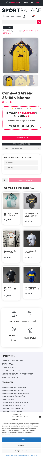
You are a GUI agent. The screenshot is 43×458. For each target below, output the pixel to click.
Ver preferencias (21, 451)
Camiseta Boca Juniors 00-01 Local (31, 288)
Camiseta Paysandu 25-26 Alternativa (10, 289)
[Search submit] (39, 22)
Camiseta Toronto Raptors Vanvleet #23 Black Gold (31, 215)
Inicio (5, 31)
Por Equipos (12, 31)
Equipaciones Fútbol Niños (13, 396)
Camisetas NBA (8, 399)
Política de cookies (11, 455)
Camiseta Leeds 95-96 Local (30, 252)
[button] (40, 417)
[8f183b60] (20, 55)
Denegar (21, 445)
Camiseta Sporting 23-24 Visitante (11, 214)
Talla (6, 149)
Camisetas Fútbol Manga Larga (15, 393)
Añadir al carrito (25, 180)
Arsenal (20, 31)
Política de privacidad (24, 455)
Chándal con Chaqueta (12, 408)
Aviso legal (34, 455)
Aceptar (21, 440)
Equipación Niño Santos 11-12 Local (10, 252)
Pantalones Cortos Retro (13, 405)
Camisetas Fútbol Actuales (14, 387)
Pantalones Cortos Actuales (15, 402)
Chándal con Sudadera (12, 411)
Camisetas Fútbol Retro (12, 390)
